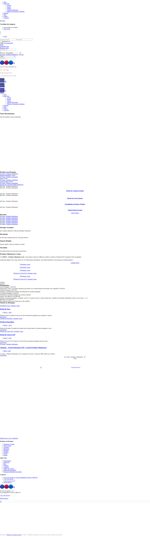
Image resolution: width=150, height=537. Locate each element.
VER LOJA (6, 29)
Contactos (6, 18)
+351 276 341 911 (5, 495)
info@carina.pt (4, 498)
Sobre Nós (6, 3)
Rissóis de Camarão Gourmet (75, 191)
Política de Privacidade (9, 470)
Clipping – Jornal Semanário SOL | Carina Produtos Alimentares (23, 348)
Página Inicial (7, 461)
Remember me (6, 41)
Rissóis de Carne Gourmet (75, 198)
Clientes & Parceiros (12, 10)
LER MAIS (3, 317)
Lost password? (8, 43)
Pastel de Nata (5, 309)
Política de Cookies (8, 468)
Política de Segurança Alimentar (15, 11)
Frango (5, 453)
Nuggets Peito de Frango (75, 210)
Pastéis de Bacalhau (7, 322)
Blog (4, 14)
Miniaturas (6, 449)
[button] (0, 32)
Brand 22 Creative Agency (14, 535)
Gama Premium (4, 181)
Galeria (5, 16)
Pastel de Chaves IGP (7, 335)
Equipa (9, 7)
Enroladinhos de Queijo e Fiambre (75, 204)
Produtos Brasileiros (5, 175)
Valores (9, 8)
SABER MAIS (75, 263)
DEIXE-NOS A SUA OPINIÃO (9, 438)
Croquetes (6, 447)
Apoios (9, 5)
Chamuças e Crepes (8, 444)
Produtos (5, 13)
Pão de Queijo (7, 445)
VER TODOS (75, 213)
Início (5, 2)
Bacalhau (6, 450)
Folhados (6, 452)
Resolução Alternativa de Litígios (12, 472)
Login (5, 36)
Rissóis (5, 455)
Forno (1, 178)
